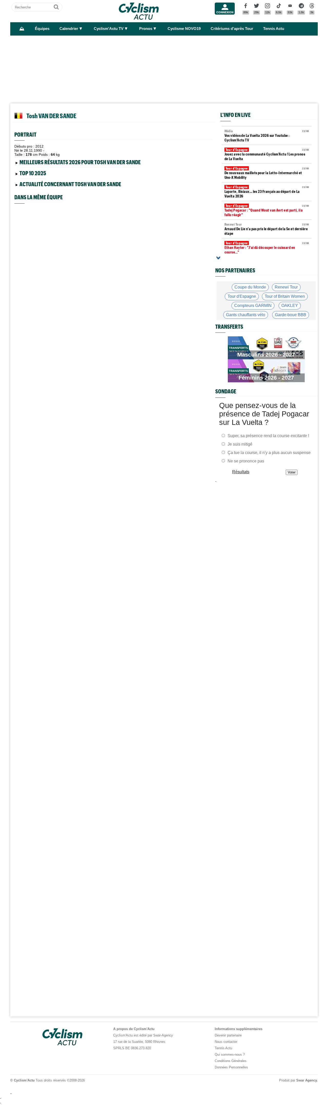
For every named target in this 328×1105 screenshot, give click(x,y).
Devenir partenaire (228, 1035)
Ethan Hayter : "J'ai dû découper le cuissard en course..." (266, 247)
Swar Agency (306, 1080)
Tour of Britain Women (285, 296)
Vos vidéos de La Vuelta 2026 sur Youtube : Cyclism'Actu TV (266, 135)
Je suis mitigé (240, 444)
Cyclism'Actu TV (109, 29)
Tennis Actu (273, 29)
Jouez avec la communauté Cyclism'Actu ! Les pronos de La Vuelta (266, 154)
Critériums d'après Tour (232, 29)
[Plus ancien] (218, 257)
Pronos (145, 29)
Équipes (42, 29)
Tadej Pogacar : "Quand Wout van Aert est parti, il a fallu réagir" (266, 210)
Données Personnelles (231, 1067)
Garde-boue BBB (290, 315)
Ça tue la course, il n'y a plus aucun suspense (269, 452)
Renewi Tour (286, 287)
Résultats (240, 472)
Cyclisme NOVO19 (184, 29)
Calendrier (68, 29)
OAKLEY (289, 305)
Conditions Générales (231, 1061)
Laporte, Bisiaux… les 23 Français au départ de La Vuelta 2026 (266, 191)
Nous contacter (226, 1042)
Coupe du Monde (250, 287)
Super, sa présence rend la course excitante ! (268, 436)
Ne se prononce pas (246, 461)
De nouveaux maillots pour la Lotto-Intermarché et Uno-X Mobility (266, 173)
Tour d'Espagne (242, 296)
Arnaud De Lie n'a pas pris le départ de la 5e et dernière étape (266, 229)
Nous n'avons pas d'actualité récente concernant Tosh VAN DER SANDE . (74, 185)
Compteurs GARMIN (253, 305)
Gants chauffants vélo (245, 315)
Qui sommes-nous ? (230, 1054)
